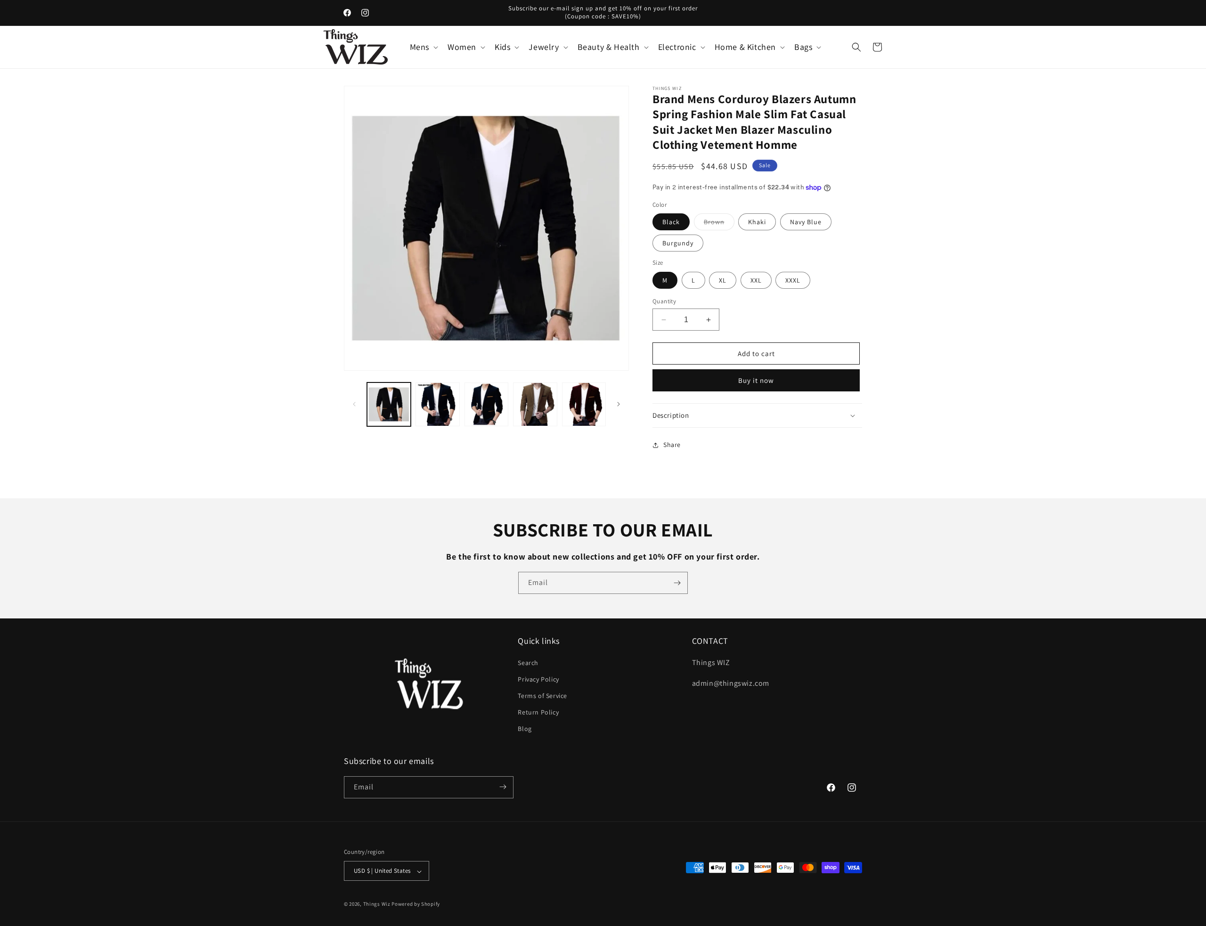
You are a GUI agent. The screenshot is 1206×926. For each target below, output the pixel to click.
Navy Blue (806, 222)
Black (671, 222)
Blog (524, 728)
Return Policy (538, 712)
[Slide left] (354, 404)
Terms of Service (542, 695)
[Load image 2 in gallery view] (437, 404)
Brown (719, 223)
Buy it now (756, 380)
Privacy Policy (538, 678)
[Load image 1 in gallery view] (389, 404)
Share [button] (672, 444)
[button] (423, 47)
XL (722, 280)
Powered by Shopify (415, 904)
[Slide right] (618, 404)
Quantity (664, 301)
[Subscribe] (677, 583)
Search (528, 662)
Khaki (757, 222)
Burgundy (677, 243)
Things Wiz (377, 904)
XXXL (792, 280)
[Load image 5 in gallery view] (584, 404)
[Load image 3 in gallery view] (486, 404)
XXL (756, 280)
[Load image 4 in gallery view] (535, 404)
